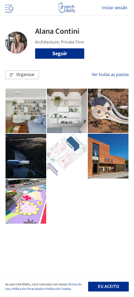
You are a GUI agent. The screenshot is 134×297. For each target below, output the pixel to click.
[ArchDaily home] (67, 8)
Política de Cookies (58, 289)
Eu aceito (108, 286)
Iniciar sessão (114, 8)
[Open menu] (8, 7)
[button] (22, 75)
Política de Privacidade (27, 289)
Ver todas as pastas (110, 74)
